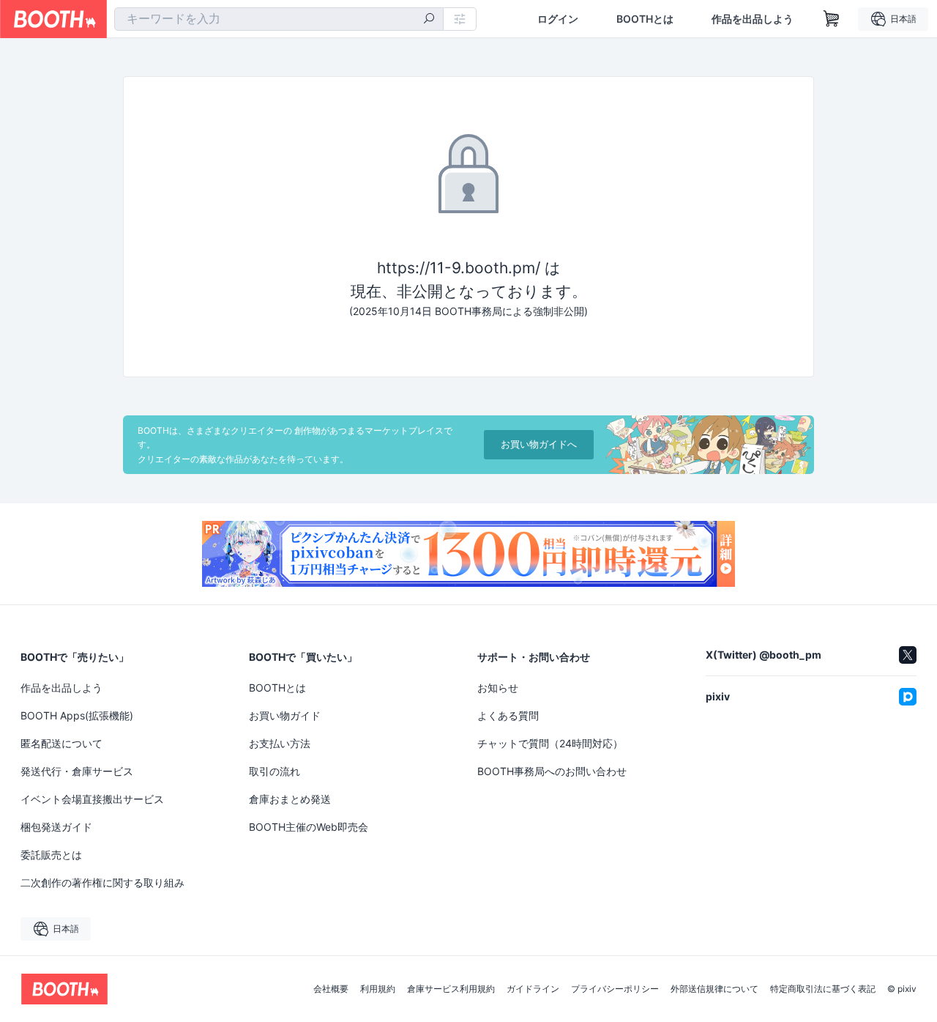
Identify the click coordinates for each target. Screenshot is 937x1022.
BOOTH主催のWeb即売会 (308, 827)
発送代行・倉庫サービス (76, 771)
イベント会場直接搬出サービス (92, 799)
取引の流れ (274, 771)
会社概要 (330, 989)
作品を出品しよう (753, 19)
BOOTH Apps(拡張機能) (76, 715)
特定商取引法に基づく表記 (823, 989)
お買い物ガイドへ (539, 444)
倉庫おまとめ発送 (290, 799)
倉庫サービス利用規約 (451, 989)
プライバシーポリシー (615, 989)
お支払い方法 (279, 743)
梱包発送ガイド (56, 827)
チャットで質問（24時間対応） (550, 743)
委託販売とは (51, 854)
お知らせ (497, 687)
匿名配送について (61, 743)
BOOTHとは (644, 19)
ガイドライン (533, 989)
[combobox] (279, 19)
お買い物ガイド (285, 715)
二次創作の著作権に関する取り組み (102, 882)
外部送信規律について (714, 989)
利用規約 (377, 989)
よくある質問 (508, 715)
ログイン (557, 19)
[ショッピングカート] (832, 19)
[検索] (429, 20)
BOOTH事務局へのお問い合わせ (552, 771)
